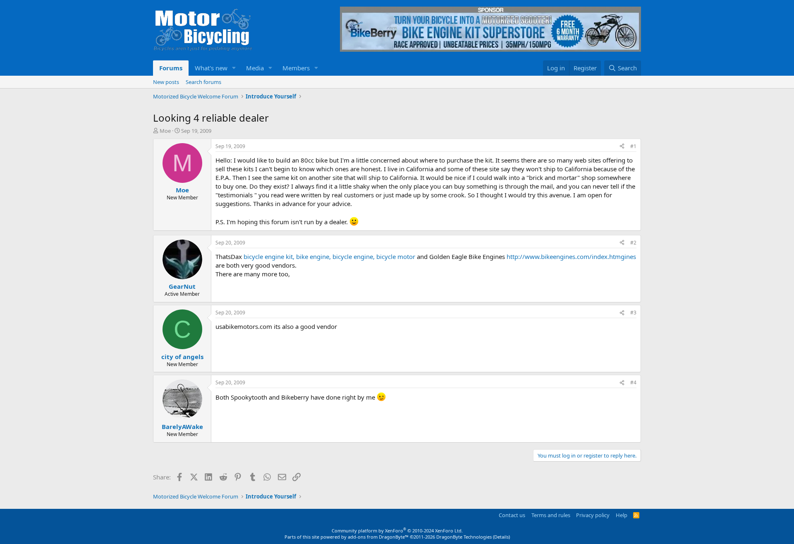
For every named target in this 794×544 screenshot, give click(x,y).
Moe (165, 130)
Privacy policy (593, 515)
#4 (633, 382)
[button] (234, 68)
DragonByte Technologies (464, 537)
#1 (633, 146)
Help (621, 515)
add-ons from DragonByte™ (378, 537)
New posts (166, 82)
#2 (633, 242)
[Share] (622, 146)
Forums (170, 68)
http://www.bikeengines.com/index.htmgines (571, 256)
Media (255, 68)
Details (501, 537)
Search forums (203, 82)
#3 (633, 312)
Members (296, 68)
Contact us (512, 515)
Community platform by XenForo (397, 530)
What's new (211, 68)
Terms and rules (550, 515)
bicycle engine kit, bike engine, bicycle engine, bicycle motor (329, 256)
